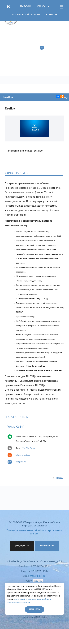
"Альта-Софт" (15, 426)
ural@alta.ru (21, 462)
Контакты (52, 15)
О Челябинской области (25, 15)
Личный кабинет (28, 48)
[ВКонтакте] (58, 96)
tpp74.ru (38, 581)
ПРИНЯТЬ (34, 609)
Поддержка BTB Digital (34, 617)
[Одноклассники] (62, 96)
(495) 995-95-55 (28, 448)
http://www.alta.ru (23, 455)
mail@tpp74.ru (37, 576)
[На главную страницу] (8, 6)
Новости (25, 6)
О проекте (43, 6)
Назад (59, 478)
